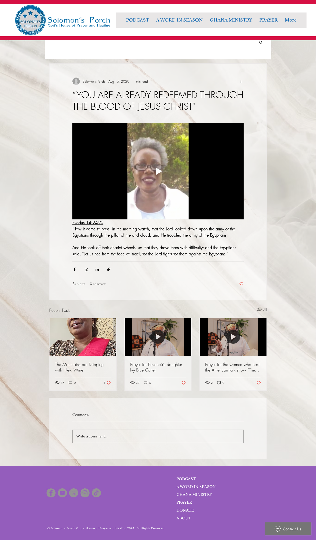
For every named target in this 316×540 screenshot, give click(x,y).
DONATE (185, 510)
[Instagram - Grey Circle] (85, 492)
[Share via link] (108, 269)
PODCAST (186, 479)
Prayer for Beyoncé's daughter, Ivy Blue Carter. (156, 367)
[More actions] (241, 81)
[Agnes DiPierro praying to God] (158, 337)
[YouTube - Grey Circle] (62, 492)
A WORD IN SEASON (196, 486)
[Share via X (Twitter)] (86, 269)
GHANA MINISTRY (194, 494)
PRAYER (184, 502)
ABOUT (184, 518)
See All (262, 309)
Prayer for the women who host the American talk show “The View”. (232, 367)
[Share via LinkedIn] (97, 269)
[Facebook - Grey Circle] (51, 492)
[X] (73, 492)
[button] (261, 42)
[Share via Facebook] (74, 269)
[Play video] (158, 171)
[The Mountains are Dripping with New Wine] (83, 337)
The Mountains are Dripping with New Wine (79, 367)
